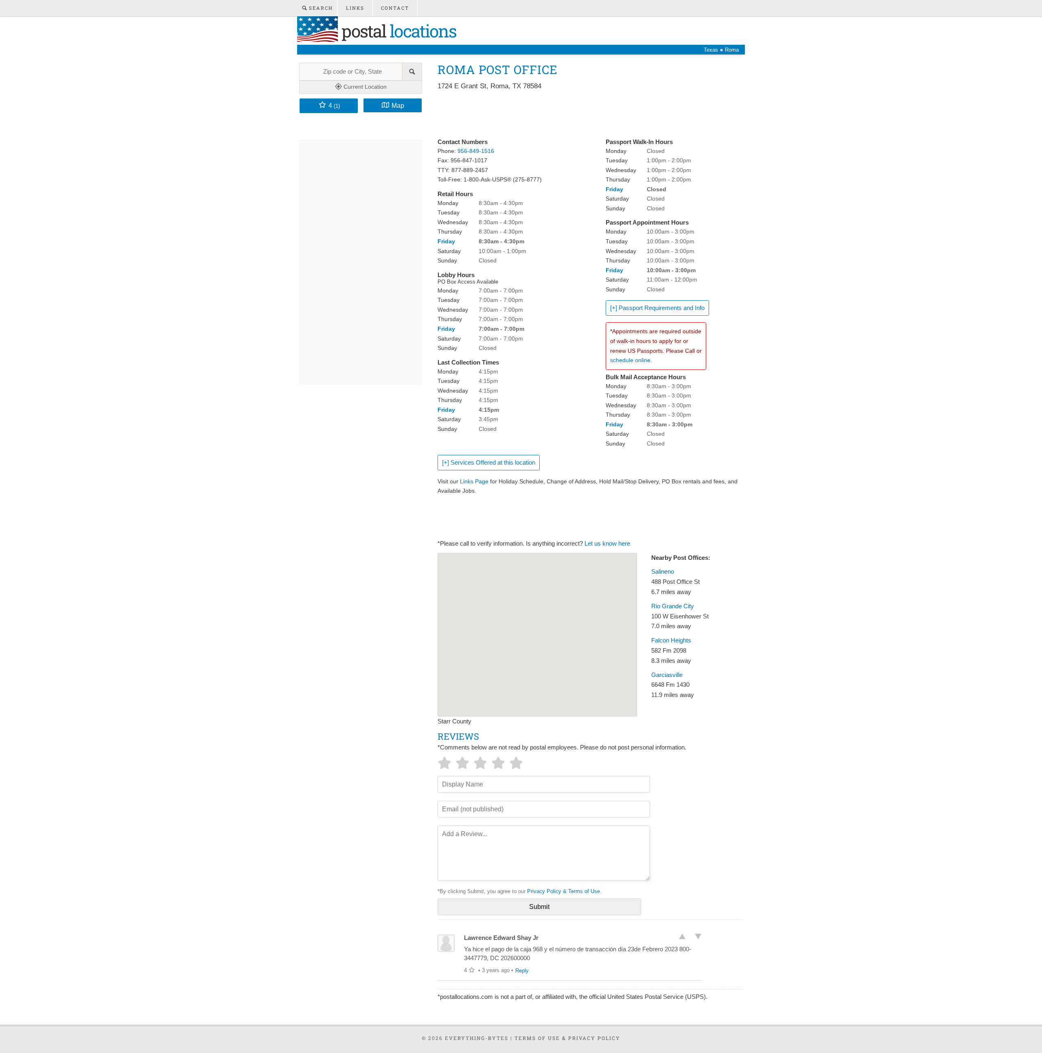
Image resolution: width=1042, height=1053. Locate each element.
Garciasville (667, 675)
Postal (397, 31)
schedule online (630, 360)
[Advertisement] (586, 114)
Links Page (474, 481)
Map (398, 105)
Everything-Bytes (476, 1038)
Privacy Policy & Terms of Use (563, 891)
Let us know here (607, 543)
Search (320, 8)
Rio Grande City (672, 606)
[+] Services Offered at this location (488, 462)
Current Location (364, 86)
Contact (395, 8)
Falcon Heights (671, 640)
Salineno (662, 571)
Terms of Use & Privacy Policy (567, 1038)
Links (355, 8)
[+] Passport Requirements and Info (657, 308)
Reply (522, 971)
